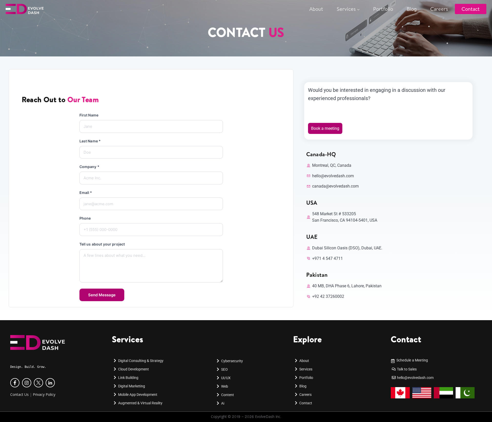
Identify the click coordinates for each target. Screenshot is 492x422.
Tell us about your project (102, 244)
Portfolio (383, 8)
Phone (85, 218)
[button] (11, 416)
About (316, 8)
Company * (89, 166)
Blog (412, 8)
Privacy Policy (44, 394)
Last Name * (90, 141)
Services (346, 8)
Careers (439, 8)
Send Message (102, 294)
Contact (471, 8)
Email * (85, 192)
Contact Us (19, 394)
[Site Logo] (31, 9)
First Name (88, 115)
